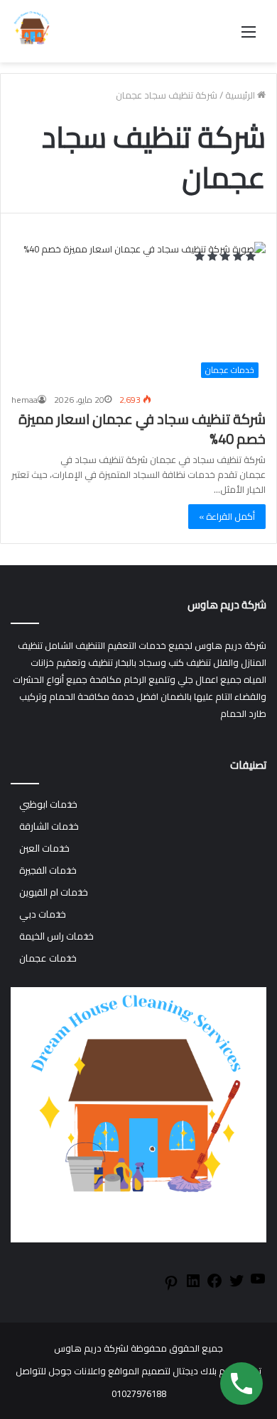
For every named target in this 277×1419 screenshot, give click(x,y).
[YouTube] (257, 1283)
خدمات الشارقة (49, 826)
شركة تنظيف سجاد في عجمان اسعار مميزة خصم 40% (142, 429)
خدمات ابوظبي (48, 804)
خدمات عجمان (48, 958)
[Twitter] (236, 1285)
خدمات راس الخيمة (56, 936)
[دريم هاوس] (32, 31)
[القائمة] (248, 36)
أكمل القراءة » (227, 516)
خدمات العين (44, 848)
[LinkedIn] (193, 1285)
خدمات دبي (42, 914)
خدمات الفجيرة (48, 870)
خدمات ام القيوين (53, 892)
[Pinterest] (171, 1287)
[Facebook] (214, 1285)
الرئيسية (241, 95)
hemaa (24, 399)
